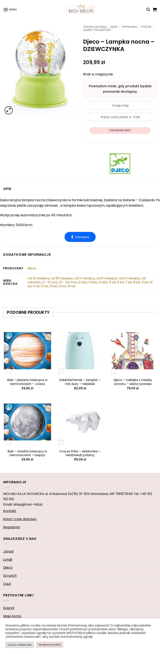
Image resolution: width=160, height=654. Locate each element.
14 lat (62, 286)
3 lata (93, 282)
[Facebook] (80, 237)
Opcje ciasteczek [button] (19, 645)
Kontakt (9, 511)
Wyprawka (129, 27)
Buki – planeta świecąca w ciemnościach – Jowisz (27, 382)
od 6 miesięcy (107, 278)
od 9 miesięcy (129, 278)
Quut (7, 583)
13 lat (53, 286)
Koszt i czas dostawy (20, 519)
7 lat (128, 282)
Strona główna (94, 27)
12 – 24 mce (68, 282)
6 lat (120, 282)
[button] (10, 9)
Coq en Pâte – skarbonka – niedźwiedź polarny (80, 453)
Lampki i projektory (97, 30)
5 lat (112, 282)
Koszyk (8, 608)
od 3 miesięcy (84, 278)
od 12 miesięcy (38, 278)
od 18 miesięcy (62, 278)
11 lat (36, 286)
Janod (8, 551)
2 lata (83, 282)
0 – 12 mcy (50, 282)
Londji (7, 559)
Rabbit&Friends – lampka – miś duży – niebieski (80, 382)
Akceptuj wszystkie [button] (50, 644)
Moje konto (12, 616)
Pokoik (146, 27)
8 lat (137, 282)
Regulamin (11, 527)
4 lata (103, 282)
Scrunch (10, 575)
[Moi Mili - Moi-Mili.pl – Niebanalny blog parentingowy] (80, 9)
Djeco (32, 268)
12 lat (44, 286)
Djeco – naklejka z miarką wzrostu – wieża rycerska (133, 382)
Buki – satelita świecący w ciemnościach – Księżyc (27, 453)
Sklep (114, 27)
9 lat (145, 282)
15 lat (71, 286)
